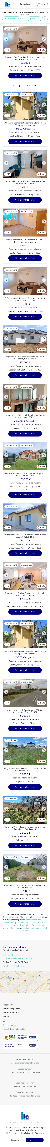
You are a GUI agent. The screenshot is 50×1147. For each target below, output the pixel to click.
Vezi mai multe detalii (25, 75)
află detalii (33, 1127)
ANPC (5, 1021)
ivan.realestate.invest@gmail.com (17, 958)
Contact (6, 1016)
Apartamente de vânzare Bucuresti (25, 1063)
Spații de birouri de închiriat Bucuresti (25, 1096)
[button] (45, 19)
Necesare (13, 1133)
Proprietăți (7, 1005)
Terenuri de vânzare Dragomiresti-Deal (25, 1072)
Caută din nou (12, 19)
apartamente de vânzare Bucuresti (29, 922)
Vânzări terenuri (25, 1069)
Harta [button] (42, 50)
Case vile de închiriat (25, 1083)
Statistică (26, 1133)
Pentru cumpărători (11, 1009)
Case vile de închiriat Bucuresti (25, 1086)
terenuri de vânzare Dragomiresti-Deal (19, 925)
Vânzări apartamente (25, 1059)
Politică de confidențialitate (15, 1029)
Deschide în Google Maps (14, 966)
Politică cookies (9, 1025)
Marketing (39, 1133)
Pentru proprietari (11, 1012)
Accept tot (34, 1140)
